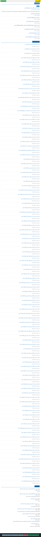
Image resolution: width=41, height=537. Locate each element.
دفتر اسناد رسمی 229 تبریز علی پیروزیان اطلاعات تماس (30, 251)
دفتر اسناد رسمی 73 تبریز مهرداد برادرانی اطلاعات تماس (30, 176)
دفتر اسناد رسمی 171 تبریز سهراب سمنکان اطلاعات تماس (30, 384)
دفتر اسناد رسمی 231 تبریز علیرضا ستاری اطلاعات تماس (30, 256)
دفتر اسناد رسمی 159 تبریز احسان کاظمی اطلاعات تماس (30, 132)
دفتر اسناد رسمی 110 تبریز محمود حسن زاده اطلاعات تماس (29, 146)
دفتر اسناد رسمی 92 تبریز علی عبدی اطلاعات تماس (31, 168)
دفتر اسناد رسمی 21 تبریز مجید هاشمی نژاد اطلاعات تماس (30, 163)
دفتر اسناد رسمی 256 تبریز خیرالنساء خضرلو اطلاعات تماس (30, 326)
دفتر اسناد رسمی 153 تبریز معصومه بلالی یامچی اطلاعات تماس (29, 212)
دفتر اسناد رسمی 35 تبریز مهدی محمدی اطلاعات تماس (30, 247)
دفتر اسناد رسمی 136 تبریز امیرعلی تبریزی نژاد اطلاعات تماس (29, 75)
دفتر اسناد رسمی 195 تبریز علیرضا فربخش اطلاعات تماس (30, 79)
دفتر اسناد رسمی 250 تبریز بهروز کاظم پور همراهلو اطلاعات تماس (29, 150)
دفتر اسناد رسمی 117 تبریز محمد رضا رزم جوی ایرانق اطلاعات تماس (28, 428)
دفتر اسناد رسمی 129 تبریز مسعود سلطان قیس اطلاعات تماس (29, 229)
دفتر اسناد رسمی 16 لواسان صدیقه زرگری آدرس (31, 29)
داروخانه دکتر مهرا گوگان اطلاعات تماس (33, 17)
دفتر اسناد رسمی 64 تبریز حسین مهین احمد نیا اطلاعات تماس (29, 397)
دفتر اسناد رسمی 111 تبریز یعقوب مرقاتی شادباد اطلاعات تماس (29, 260)
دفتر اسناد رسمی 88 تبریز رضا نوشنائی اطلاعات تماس (31, 278)
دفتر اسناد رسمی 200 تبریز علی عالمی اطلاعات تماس (31, 419)
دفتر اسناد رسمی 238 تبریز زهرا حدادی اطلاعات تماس (30, 375)
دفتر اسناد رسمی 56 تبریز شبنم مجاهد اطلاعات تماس (30, 476)
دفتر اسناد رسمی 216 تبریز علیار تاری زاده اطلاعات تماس (30, 243)
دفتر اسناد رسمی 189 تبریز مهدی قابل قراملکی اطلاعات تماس (29, 463)
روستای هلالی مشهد (34, 523)
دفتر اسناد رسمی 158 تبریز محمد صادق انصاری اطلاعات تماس (29, 344)
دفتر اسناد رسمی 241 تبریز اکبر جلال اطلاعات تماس (31, 84)
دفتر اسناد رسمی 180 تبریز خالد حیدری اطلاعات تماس (30, 93)
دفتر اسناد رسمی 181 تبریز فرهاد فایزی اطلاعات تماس (30, 450)
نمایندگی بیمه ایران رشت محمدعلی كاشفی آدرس (31, 53)
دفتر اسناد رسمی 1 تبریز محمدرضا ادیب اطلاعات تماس (30, 128)
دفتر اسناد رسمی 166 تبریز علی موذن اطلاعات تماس (31, 62)
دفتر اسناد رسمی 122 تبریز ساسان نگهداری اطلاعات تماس (30, 71)
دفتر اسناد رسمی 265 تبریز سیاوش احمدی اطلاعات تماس (30, 353)
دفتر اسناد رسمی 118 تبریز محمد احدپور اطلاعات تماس (30, 265)
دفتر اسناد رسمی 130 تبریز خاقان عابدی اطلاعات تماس (30, 291)
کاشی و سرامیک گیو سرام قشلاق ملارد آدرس (32, 37)
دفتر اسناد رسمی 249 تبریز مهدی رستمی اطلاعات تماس (30, 357)
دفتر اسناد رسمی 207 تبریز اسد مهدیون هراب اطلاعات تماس (29, 141)
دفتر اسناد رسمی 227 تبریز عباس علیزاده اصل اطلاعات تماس (29, 154)
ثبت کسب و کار (3, 1)
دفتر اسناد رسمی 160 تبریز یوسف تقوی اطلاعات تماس (30, 410)
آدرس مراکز (38, 6)
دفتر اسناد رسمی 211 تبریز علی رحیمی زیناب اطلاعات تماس (30, 370)
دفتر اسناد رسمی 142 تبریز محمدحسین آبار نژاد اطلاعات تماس (29, 309)
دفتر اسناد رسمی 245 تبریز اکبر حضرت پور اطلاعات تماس (30, 274)
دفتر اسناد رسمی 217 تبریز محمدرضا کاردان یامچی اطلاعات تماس (29, 459)
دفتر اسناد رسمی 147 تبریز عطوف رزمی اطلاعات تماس (30, 441)
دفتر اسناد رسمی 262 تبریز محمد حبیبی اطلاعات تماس (30, 238)
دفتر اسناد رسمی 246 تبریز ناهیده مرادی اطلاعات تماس (30, 393)
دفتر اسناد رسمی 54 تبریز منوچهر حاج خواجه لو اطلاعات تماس (29, 401)
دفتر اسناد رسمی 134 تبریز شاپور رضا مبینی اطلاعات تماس (30, 287)
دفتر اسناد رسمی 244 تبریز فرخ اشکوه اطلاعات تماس (31, 472)
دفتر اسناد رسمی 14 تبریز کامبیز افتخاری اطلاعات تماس (30, 203)
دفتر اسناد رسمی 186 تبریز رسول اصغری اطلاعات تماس (30, 406)
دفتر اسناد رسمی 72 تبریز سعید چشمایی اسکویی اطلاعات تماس (29, 282)
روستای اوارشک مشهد (34, 518)
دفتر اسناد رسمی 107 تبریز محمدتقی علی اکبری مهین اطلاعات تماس (28, 194)
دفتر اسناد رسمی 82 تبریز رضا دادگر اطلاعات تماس (31, 159)
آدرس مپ (32, 9)
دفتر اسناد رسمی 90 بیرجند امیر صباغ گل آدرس (31, 8)
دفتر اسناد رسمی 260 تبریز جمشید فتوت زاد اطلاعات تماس (30, 454)
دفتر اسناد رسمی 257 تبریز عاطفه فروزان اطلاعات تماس (30, 225)
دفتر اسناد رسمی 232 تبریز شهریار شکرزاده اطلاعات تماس (30, 57)
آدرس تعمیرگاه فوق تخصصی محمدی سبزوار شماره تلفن (29, 489)
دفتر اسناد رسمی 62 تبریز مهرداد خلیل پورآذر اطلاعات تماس (29, 172)
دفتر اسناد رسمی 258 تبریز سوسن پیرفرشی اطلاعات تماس (30, 366)
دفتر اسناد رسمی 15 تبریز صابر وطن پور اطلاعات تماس (30, 468)
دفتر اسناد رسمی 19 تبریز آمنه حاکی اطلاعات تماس (31, 269)
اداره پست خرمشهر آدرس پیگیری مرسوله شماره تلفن (29, 503)
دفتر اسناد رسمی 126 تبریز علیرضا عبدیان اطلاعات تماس (30, 304)
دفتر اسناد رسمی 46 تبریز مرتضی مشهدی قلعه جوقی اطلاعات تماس (28, 97)
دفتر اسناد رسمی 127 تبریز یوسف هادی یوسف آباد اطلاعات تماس (28, 190)
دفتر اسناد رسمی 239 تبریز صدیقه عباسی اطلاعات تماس (30, 221)
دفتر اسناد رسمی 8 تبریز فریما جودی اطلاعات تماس (31, 181)
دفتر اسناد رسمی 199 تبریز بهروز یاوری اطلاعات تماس (30, 362)
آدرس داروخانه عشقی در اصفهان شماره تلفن (29, 513)
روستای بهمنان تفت (33, 498)
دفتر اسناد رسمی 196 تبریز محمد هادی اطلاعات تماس (30, 115)
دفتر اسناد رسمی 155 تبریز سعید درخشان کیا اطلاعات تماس (29, 234)
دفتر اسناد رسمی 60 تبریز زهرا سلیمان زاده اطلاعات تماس (30, 388)
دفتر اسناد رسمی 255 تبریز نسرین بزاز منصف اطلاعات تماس (29, 437)
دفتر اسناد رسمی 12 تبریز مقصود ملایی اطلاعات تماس (30, 137)
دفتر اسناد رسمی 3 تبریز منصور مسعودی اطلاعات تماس (30, 124)
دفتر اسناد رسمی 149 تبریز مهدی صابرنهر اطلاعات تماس (30, 481)
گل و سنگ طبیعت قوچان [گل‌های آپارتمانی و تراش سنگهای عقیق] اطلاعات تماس (26, 25)
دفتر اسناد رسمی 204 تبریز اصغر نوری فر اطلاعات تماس (30, 300)
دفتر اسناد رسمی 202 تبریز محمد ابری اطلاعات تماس (31, 415)
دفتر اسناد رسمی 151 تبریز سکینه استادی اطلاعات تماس (30, 379)
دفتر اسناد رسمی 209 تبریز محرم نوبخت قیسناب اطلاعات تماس (29, 322)
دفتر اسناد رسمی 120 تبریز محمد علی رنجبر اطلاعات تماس (30, 423)
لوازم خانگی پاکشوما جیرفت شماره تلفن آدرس (32, 44)
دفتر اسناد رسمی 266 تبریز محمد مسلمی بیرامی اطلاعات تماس (29, 335)
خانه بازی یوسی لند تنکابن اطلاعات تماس (32, 21)
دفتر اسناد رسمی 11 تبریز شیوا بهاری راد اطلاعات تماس (30, 102)
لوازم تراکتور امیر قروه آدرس (35, 13)
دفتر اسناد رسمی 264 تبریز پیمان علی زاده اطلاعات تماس (30, 432)
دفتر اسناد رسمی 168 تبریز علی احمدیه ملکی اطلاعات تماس (29, 445)
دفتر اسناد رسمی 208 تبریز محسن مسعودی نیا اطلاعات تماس (29, 119)
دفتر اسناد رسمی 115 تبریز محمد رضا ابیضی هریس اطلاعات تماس (28, 88)
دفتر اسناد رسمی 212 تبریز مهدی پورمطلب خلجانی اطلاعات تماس (28, 313)
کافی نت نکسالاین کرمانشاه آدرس (34, 33)
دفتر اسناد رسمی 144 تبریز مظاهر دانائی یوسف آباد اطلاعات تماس (28, 331)
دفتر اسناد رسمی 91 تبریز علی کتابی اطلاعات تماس (31, 348)
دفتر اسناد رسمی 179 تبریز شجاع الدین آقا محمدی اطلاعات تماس (28, 318)
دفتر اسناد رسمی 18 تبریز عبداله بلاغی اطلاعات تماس (31, 207)
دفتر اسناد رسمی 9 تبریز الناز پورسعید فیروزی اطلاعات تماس (29, 106)
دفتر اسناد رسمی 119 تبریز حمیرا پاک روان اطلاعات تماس (30, 216)
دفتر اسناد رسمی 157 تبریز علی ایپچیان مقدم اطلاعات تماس (29, 66)
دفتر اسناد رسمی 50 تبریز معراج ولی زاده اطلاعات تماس (30, 185)
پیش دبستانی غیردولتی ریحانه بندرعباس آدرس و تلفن (26, 508)
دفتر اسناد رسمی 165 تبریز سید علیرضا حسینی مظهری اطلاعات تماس (28, 110)
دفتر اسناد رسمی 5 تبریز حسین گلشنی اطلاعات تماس (30, 340)
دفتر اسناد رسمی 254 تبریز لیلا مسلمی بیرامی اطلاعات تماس (29, 296)
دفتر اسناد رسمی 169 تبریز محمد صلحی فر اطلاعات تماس (30, 199)
